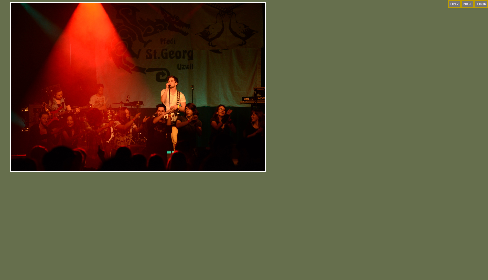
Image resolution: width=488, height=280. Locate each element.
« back (481, 4)
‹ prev (454, 4)
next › (467, 4)
